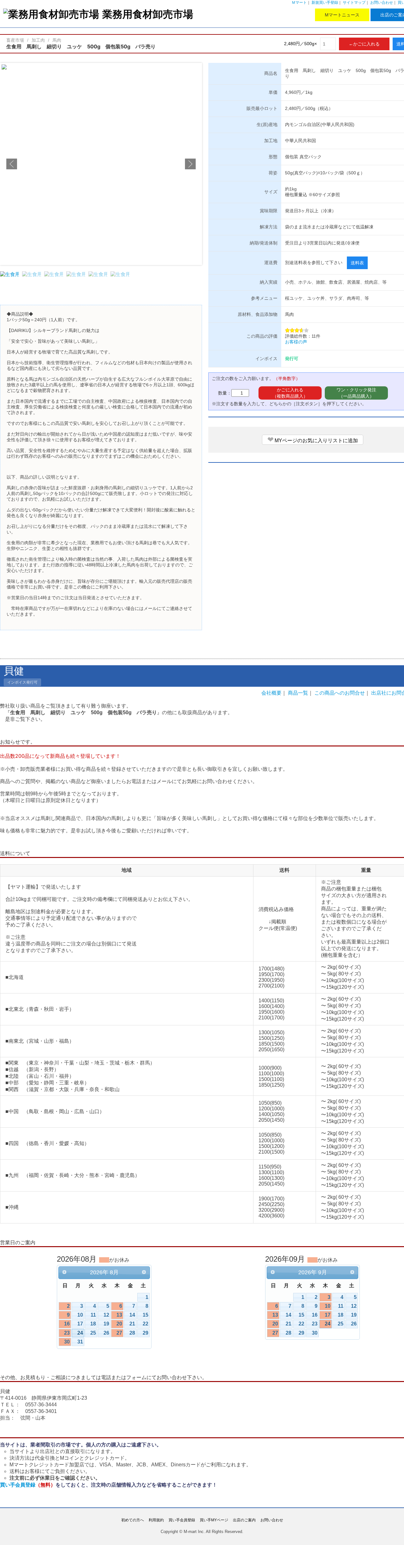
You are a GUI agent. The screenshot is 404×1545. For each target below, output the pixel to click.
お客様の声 (296, 341)
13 (119, 1315)
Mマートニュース (342, 14)
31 (80, 1341)
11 (93, 1315)
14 (132, 1315)
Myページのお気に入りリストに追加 (312, 439)
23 (67, 1333)
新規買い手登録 (325, 2)
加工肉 (38, 40)
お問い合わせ (381, 2)
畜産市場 (15, 40)
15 (145, 1315)
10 (80, 1315)
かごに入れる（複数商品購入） (290, 393)
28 (132, 1333)
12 (106, 1315)
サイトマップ (354, 2)
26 (106, 1333)
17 (80, 1323)
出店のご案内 (244, 1520)
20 (119, 1323)
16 (67, 1323)
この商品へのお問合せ (339, 693)
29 (145, 1333)
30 (67, 1341)
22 (145, 1323)
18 (93, 1323)
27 (119, 1333)
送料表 (357, 262)
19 (106, 1323)
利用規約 (156, 1520)
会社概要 (271, 693)
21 (132, 1323)
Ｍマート (299, 2)
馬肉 (56, 40)
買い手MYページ (214, 1520)
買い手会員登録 (28, 1485)
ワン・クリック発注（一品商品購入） (356, 393)
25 (93, 1333)
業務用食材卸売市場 (147, 14)
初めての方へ (132, 1520)
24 (80, 1333)
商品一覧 (298, 693)
